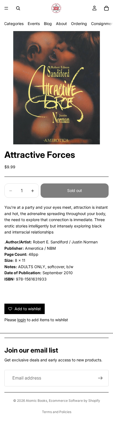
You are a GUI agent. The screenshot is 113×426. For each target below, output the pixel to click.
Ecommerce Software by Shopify (74, 400)
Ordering (79, 23)
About (61, 23)
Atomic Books (36, 400)
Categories (14, 23)
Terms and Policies (56, 412)
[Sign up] (100, 378)
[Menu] (6, 8)
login (21, 319)
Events (34, 23)
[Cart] (106, 8)
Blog (48, 23)
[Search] (18, 8)
